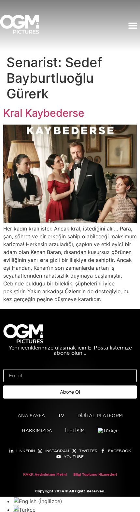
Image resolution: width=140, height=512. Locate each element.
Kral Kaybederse (43, 113)
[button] (132, 25)
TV (61, 416)
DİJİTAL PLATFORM (100, 416)
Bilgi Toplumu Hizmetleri (95, 474)
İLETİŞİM (75, 431)
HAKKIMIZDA (37, 431)
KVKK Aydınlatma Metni (45, 474)
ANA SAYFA (31, 416)
